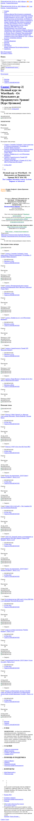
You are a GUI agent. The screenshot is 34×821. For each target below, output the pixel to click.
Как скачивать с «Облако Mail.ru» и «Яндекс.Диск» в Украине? (18, 32)
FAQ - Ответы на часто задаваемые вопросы (18, 36)
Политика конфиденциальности (13, 765)
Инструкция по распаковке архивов (22, 15)
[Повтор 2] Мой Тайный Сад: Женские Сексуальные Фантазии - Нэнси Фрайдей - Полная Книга (16, 416)
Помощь (6, 39)
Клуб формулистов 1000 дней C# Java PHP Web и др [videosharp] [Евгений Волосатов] (17, 600)
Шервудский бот (9, 751)
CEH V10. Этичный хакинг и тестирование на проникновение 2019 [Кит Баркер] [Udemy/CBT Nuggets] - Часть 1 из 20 (17, 538)
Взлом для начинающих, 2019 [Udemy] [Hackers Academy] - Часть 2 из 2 (14, 476)
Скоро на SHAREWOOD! (12, 263)
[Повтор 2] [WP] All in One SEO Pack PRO (17, 446)
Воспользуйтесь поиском (12, 206)
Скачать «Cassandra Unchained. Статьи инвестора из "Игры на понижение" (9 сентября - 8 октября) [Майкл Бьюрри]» (18, 146)
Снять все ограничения (11, 749)
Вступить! (20, 804)
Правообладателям (10, 764)
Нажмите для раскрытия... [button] (17, 209)
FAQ (5, 12)
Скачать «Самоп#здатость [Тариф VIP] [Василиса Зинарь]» (15, 158)
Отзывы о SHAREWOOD (12, 752)
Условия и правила (9, 797)
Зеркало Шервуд (9, 761)
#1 (5, 169)
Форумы (6, 42)
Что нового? (8, 45)
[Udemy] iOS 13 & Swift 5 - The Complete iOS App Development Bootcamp (16, 506)
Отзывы (6, 11)
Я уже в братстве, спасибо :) (10, 805)
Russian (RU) (8, 794)
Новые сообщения (9, 47)
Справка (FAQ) (8, 754)
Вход (2, 70)
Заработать (7, 49)
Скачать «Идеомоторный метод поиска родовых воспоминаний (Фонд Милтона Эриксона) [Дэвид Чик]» (18, 151)
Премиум (7, 44)
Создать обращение (10, 41)
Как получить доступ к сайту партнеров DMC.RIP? (16, 25)
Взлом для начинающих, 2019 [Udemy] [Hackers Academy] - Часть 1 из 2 (14, 569)
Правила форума (9, 14)
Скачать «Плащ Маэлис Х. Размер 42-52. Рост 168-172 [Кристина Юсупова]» (17, 161)
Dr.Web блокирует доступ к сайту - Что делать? (18, 17)
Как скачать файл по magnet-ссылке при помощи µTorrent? (18, 33)
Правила (7, 762)
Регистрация (4, 74)
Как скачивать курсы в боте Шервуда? (17, 35)
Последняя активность (22, 47)
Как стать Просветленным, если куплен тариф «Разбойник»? (15, 28)
